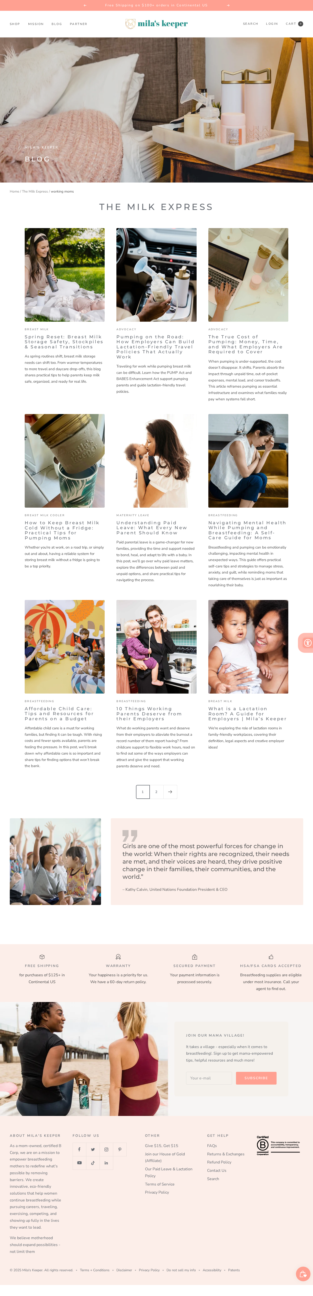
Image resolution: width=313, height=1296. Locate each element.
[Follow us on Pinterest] (119, 1149)
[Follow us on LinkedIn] (106, 1163)
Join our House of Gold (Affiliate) (165, 1157)
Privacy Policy (157, 1192)
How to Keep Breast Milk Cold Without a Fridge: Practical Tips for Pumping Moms (62, 530)
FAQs (212, 1146)
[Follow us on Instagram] (106, 1149)
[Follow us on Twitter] (93, 1149)
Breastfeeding (223, 515)
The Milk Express (35, 191)
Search (250, 24)
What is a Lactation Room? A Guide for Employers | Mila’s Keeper (247, 713)
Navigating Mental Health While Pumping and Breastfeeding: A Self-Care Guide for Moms (247, 530)
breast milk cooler (45, 515)
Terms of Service (160, 1184)
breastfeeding (131, 701)
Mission (36, 24)
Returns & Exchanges (226, 1154)
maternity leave (132, 515)
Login (272, 24)
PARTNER (79, 24)
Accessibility (212, 1270)
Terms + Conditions (95, 1270)
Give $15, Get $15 (161, 1146)
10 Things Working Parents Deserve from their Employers (149, 713)
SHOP (15, 24)
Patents (234, 1270)
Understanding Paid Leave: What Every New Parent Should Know (152, 528)
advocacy (126, 329)
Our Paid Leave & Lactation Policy (168, 1172)
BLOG (57, 24)
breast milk (37, 329)
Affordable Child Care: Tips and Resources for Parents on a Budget (59, 713)
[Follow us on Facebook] (79, 1149)
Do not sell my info (181, 1270)
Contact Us (216, 1170)
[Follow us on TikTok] (93, 1163)
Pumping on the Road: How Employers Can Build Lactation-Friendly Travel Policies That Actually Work (155, 347)
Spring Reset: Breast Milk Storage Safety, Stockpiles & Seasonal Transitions (64, 342)
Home (14, 191)
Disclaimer (124, 1270)
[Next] (170, 792)
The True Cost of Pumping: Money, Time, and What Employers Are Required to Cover (245, 344)
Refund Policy (219, 1162)
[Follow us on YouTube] (79, 1163)
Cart (293, 24)
